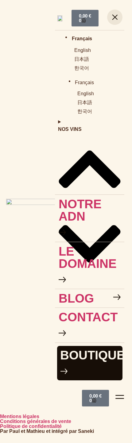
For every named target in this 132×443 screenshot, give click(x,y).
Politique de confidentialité (31, 426)
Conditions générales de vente (35, 421)
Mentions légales (19, 416)
